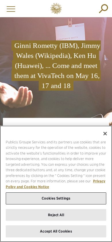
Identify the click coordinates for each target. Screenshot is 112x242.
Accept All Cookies (56, 231)
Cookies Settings (56, 198)
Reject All (56, 215)
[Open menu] (9, 8)
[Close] (105, 133)
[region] (56, 184)
